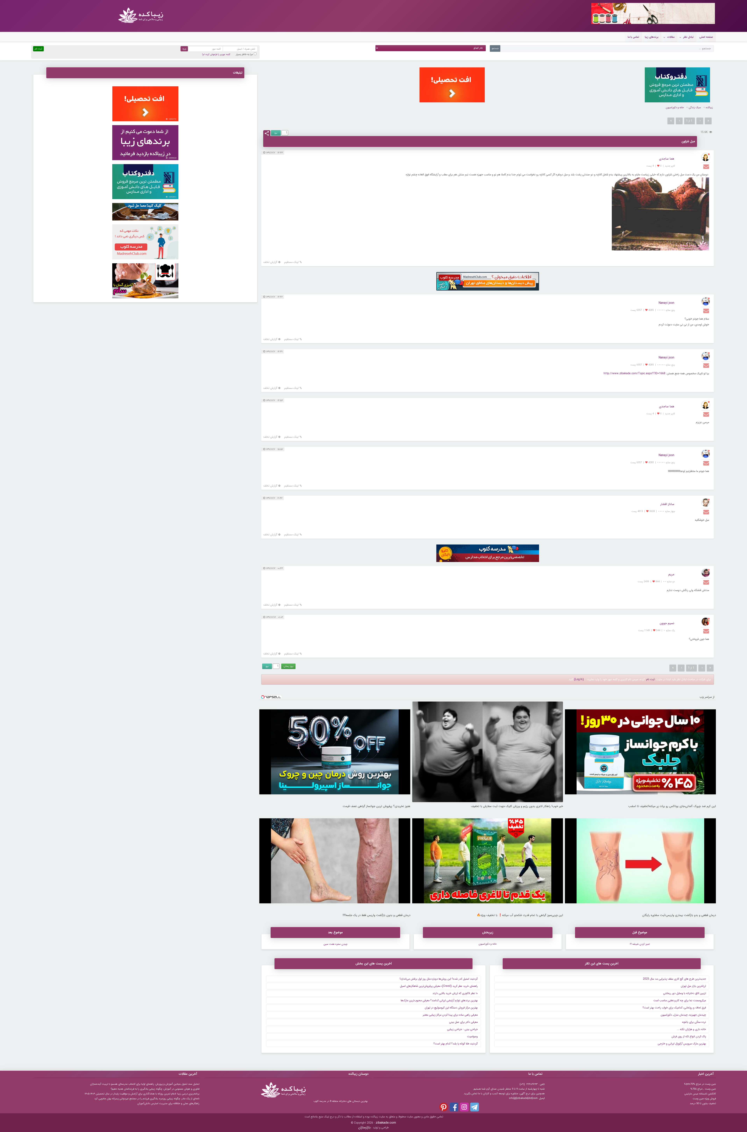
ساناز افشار (667, 504)
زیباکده (709, 107)
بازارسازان (364, 1127)
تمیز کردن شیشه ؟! (640, 944)
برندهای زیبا (651, 37)
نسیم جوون (667, 623)
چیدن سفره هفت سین (335, 944)
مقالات (670, 37)
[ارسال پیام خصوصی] (706, 166)
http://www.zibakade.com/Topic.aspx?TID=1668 (634, 373)
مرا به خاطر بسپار (244, 54)
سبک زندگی (695, 107)
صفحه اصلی (706, 37)
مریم (671, 574)
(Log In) (579, 679)
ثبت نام (650, 679)
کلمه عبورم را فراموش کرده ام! (216, 54)
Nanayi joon (666, 303)
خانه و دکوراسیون (675, 107)
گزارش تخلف (270, 262)
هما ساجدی (666, 159)
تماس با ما (633, 37)
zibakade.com (386, 1122)
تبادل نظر (688, 37)
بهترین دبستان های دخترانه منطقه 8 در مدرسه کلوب (340, 1101)
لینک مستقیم (291, 262)
